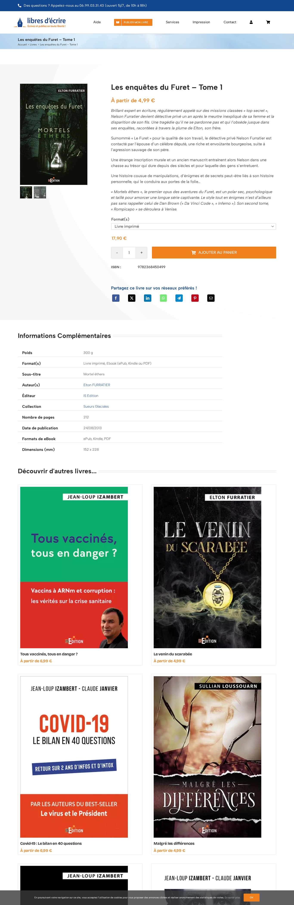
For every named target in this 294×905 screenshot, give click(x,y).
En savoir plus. (232, 897)
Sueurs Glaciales (96, 406)
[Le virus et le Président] (207, 867)
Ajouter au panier (217, 252)
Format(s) (120, 219)
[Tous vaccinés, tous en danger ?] (74, 488)
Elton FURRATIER (97, 385)
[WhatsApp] (163, 298)
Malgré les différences (174, 843)
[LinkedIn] (147, 298)
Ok (251, 897)
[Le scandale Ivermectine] (74, 867)
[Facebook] (116, 298)
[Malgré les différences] (207, 678)
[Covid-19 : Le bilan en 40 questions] (74, 678)
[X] (131, 298)
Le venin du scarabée (173, 654)
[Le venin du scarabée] (207, 488)
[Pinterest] (195, 298)
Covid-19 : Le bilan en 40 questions (51, 843)
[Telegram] (179, 298)
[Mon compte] (251, 22)
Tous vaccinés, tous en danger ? (48, 654)
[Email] (211, 298)
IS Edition (91, 396)
